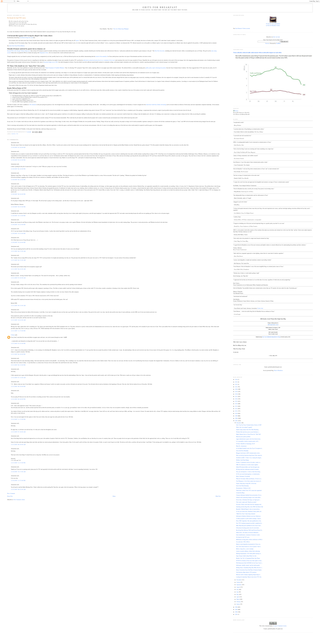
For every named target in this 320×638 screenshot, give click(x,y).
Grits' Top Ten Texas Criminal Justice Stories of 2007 (249, 425)
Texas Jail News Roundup (242, 450)
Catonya (13, 335)
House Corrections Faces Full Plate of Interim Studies (249, 570)
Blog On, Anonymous (241, 446)
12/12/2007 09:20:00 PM (18, 399)
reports (77, 40)
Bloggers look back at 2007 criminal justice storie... (248, 453)
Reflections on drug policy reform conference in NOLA (249, 539)
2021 (236, 387)
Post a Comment (11, 493)
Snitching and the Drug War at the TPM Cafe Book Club (249, 507)
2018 (236, 394)
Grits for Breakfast (160, 7)
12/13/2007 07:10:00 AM (18, 432)
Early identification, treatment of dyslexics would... (248, 535)
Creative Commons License (280, 626)
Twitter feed (260, 308)
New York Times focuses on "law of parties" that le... (248, 546)
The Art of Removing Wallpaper (121, 29)
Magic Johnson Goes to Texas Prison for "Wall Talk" (248, 434)
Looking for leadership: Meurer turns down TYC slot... (249, 577)
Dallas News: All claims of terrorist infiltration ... (248, 532)
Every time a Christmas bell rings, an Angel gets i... (248, 500)
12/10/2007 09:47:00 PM (18, 207)
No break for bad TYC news (242, 537)
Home (114, 496)
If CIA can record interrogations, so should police (248, 474)
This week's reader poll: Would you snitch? (246, 502)
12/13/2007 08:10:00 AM (18, 444)
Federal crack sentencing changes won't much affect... (248, 497)
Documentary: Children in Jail (243, 488)
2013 (236, 406)
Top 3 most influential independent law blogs (271, 337)
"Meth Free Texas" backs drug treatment (245, 514)
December (239, 423)
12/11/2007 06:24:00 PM (18, 354)
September (239, 584)
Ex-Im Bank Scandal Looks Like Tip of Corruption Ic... (249, 448)
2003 (236, 614)
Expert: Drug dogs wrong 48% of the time (246, 483)
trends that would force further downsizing (156, 104)
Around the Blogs (240, 493)
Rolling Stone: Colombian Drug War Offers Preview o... (249, 567)
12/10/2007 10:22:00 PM (18, 224)
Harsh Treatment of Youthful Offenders (55, 68)
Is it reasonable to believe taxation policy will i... (247, 441)
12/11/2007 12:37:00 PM (18, 331)
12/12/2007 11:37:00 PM (18, 419)
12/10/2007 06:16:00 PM (18, 169)
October (238, 582)
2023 (236, 382)
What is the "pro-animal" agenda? (244, 427)
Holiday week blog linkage (242, 460)
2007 (236, 420)
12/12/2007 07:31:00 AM (18, 377)
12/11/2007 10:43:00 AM (18, 320)
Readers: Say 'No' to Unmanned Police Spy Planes (248, 558)
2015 (236, 401)
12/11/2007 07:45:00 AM (18, 278)
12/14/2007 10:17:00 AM (18, 471)
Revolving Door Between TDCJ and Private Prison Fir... (249, 530)
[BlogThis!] (36, 132)
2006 (236, 607)
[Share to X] (38, 132)
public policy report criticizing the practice (156, 68)
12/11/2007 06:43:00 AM (18, 269)
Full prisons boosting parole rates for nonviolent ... (248, 528)
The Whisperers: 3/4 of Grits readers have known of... (249, 481)
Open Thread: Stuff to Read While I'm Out (246, 556)
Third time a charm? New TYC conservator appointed (249, 490)
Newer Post (10, 496)
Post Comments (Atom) (19, 499)
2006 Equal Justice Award (273, 324)
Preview (267, 43)
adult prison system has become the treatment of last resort (99, 60)
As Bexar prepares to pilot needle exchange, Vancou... (249, 518)
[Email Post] (32, 131)
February (238, 601)
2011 (236, 411)
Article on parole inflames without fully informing (248, 551)
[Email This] (35, 132)
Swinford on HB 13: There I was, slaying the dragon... (249, 457)
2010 (236, 413)
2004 (236, 612)
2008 (236, 418)
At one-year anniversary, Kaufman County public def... (249, 511)
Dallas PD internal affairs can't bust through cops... (248, 467)
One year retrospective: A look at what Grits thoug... (248, 471)
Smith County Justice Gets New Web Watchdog (247, 429)
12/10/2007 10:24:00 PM (18, 242)
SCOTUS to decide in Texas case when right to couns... (249, 560)
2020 (236, 389)
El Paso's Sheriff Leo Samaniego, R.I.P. (245, 443)
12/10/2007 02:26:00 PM (18, 147)
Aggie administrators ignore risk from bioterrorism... (248, 439)
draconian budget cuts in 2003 (51, 62)
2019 (236, 391)
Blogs (13, 133)
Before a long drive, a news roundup (244, 549)
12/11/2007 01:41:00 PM (18, 343)
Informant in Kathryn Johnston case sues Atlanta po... (248, 516)
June (237, 592)
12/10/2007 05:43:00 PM (18, 160)
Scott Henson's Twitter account (242, 28)
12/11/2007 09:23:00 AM (18, 305)
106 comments (32, 104)
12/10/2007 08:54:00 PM (18, 194)
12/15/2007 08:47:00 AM (18, 489)
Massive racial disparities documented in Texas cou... (248, 544)
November (239, 580)
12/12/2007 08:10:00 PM (18, 386)
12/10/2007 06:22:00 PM (18, 179)
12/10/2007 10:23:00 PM (18, 233)
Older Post (218, 496)
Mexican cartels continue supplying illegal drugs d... (248, 574)
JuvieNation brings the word (26, 37)
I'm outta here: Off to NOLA (243, 542)
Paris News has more (159, 51)
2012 (236, 408)
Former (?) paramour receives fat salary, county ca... (248, 462)
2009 (236, 416)
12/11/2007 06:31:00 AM (18, 260)
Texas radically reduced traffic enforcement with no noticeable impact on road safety (257, 52)
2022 (236, 384)
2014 (236, 403)
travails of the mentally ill (101, 56)
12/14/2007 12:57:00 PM (18, 480)
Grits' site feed (276, 37)
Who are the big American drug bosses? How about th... (249, 455)
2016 (236, 399)
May (237, 594)
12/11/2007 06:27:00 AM (18, 251)
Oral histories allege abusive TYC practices (246, 572)
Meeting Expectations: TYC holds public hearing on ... (249, 553)
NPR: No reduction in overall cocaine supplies (247, 464)
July (237, 589)
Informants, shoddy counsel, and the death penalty (248, 565)
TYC (17, 133)
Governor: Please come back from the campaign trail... (249, 504)
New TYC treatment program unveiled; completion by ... (249, 523)
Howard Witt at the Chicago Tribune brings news (18, 51)
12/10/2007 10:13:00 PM (18, 215)
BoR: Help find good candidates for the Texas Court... (249, 525)
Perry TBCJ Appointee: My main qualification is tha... (249, 521)
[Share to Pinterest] (41, 132)
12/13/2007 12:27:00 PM (18, 463)
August (238, 587)
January (238, 604)
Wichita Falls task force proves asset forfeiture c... (248, 432)
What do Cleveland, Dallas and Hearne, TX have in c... (249, 478)
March (238, 599)
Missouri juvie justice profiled (243, 436)
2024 (236, 379)
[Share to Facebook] (40, 132)
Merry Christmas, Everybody (243, 476)
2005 (236, 609)
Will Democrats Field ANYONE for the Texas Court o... (249, 563)
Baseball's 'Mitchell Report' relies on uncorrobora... (248, 509)
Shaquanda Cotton (44, 52)
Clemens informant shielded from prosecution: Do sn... (249, 495)
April (237, 597)
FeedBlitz (278, 43)
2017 (236, 396)
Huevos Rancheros (278, 370)
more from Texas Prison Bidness (16, 45)
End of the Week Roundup (242, 486)
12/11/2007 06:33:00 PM (18, 365)
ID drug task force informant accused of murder (247, 469)
